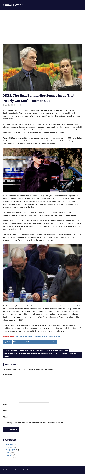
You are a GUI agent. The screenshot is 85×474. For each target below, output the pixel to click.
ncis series (39, 342)
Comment (7, 375)
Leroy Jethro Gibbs (24, 342)
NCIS (20, 105)
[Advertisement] (42, 25)
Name (6, 404)
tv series (46, 342)
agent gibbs (8, 342)
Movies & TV (10, 450)
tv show (53, 342)
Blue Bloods (10, 447)
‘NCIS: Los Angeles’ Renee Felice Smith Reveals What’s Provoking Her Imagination (36, 351)
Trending (9, 458)
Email (6, 411)
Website (6, 417)
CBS (14, 342)
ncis (33, 342)
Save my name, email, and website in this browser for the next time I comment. (34, 423)
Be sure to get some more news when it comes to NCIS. (38, 336)
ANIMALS (9, 445)
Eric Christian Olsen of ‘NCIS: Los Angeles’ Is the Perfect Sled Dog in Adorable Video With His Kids (40, 355)
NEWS (8, 455)
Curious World (13, 5)
